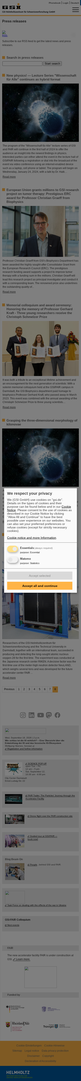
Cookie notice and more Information (31, 537)
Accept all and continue (39, 586)
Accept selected (40, 575)
